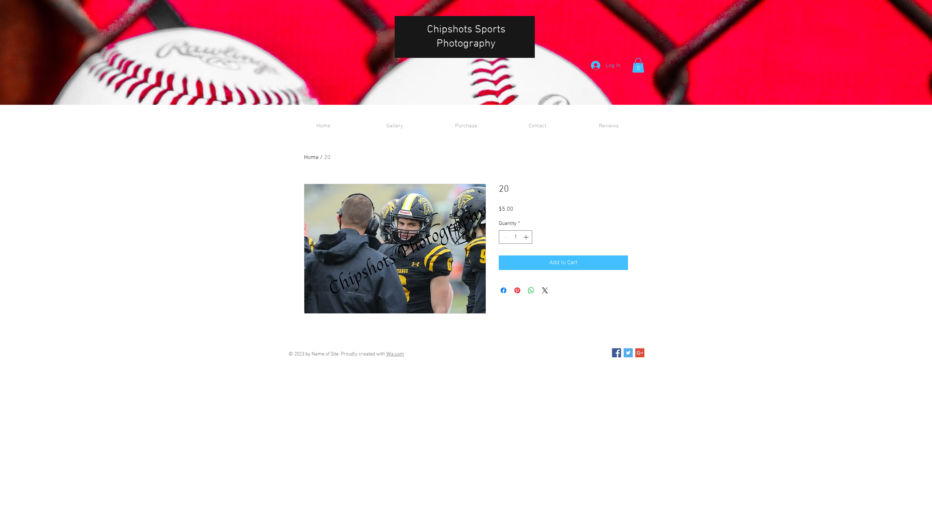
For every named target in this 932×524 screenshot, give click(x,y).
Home (311, 157)
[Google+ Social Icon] (639, 352)
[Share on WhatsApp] (531, 290)
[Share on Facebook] (503, 290)
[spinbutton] (515, 237)
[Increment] (526, 237)
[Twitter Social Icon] (628, 352)
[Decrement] (504, 237)
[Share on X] (545, 290)
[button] (638, 65)
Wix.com (395, 354)
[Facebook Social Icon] (616, 352)
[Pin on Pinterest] (517, 290)
